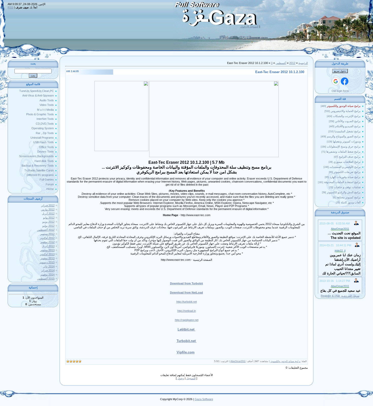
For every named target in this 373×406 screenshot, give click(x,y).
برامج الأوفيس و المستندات (345, 166)
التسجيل (254, 26)
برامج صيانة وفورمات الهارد (345, 176)
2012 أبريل (48, 213)
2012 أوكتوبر (47, 237)
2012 (292, 62)
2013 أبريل (48, 246)
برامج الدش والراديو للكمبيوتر (344, 192)
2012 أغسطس (46, 229)
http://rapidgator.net (186, 319)
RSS (10, 7)
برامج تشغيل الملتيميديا (347, 131)
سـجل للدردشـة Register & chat (340, 295)
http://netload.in (186, 310)
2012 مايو (49, 217)
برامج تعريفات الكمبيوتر (347, 171)
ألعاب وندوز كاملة (351, 202)
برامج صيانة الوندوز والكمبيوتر (344, 105)
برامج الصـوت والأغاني (348, 121)
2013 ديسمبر (47, 262)
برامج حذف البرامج (350, 156)
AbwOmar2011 (238, 361)
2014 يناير (49, 266)
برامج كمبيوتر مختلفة (348, 197)
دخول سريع (340, 71)
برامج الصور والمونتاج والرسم (344, 136)
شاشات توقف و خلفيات (347, 187)
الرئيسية (303, 62)
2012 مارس (48, 209)
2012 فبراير (48, 205)
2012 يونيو (48, 221)
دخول (243, 26)
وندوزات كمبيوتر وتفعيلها (347, 141)
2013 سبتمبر (47, 250)
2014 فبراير (48, 270)
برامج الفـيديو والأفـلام (348, 126)
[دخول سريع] (344, 81)
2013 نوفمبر (47, 258)
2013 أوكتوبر (47, 254)
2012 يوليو (48, 225)
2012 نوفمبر (47, 241)
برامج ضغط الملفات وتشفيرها (343, 151)
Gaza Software (204, 399)
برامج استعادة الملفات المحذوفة (342, 182)
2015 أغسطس (46, 278)
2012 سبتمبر (47, 233)
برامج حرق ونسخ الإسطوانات (344, 146)
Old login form (340, 90)
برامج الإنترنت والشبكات (347, 116)
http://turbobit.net (186, 301)
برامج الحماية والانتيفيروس (346, 110)
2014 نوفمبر (47, 274)
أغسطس (281, 62)
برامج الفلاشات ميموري (347, 161)
